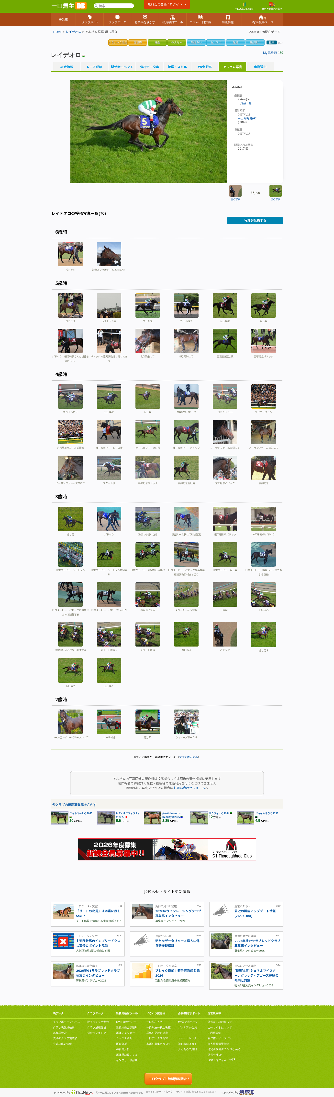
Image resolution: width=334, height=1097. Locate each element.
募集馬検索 (60, 1032)
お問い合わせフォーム (189, 787)
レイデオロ (73, 31)
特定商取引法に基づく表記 (224, 1049)
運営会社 (213, 1054)
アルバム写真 (232, 67)
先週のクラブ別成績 (65, 1038)
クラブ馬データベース (66, 1021)
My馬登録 (270, 53)
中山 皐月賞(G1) (247, 118)
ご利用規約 (214, 1032)
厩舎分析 (121, 1043)
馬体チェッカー (125, 1032)
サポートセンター (189, 1038)
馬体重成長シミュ (127, 1054)
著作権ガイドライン (220, 1038)
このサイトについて (220, 1027)
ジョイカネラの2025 (266, 813)
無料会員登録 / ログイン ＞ (167, 4)
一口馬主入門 (154, 1021)
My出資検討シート (127, 1021)
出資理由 (260, 67)
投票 (271, 42)
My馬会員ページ (188, 1021)
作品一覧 (246, 103)
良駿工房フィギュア (220, 1060)
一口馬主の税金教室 (158, 1027)
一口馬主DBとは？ (244, 9)
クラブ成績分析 (96, 1027)
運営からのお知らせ (220, 1021)
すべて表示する (188, 757)
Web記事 (205, 67)
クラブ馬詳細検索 (64, 1027)
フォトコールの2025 (80, 813)
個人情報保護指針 (218, 1043)
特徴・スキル (177, 67)
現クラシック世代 (98, 1021)
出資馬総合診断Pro (127, 1027)
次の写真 (275, 199)
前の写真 (235, 199)
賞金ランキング (96, 1032)
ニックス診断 (124, 1038)
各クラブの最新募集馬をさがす (74, 804)
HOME (57, 31)
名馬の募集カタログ (158, 1043)
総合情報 (66, 67)
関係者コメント (122, 67)
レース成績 (94, 67)
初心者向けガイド (189, 1043)
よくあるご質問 (187, 1049)
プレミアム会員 (187, 1027)
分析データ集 (149, 67)
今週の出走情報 (62, 1043)
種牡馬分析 (123, 1049)
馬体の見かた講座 (157, 1032)
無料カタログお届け (272, 9)
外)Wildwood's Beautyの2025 (171, 815)
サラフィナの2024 (219, 813)
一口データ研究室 (157, 1038)
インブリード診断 (127, 1060)
